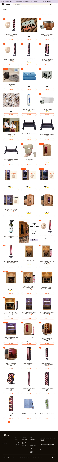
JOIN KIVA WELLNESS (34, 240)
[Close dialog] (37, 220)
